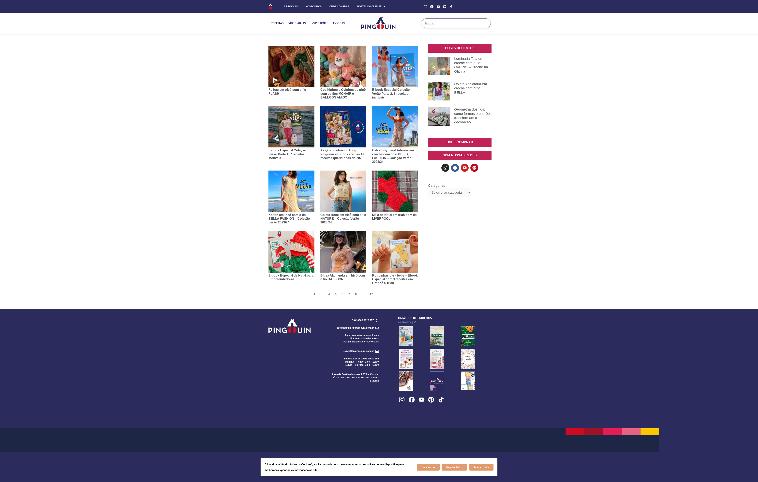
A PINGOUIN (291, 6)
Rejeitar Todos (454, 467)
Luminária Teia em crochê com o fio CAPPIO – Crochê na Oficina (471, 65)
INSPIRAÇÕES (319, 23)
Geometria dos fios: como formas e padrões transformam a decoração (473, 115)
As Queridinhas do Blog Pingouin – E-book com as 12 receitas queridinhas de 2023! (342, 154)
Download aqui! (407, 322)
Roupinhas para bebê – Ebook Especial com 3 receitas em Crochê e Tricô (395, 279)
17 (371, 294)
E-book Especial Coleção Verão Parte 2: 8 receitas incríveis (391, 93)
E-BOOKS (339, 23)
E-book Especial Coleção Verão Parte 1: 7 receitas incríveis (287, 154)
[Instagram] (425, 6)
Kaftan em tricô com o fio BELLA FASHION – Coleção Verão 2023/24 (289, 218)
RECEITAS (277, 23)
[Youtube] (438, 6)
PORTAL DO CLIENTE (369, 6)
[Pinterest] (444, 6)
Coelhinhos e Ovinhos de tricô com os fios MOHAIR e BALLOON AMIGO (343, 93)
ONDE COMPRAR (339, 6)
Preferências (428, 467)
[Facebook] (431, 6)
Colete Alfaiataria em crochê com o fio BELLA (470, 88)
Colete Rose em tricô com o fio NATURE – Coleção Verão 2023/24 (343, 218)
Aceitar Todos (481, 467)
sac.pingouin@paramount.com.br (355, 327)
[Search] (486, 23)
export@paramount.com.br (358, 351)
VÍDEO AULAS (297, 23)
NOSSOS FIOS (314, 6)
